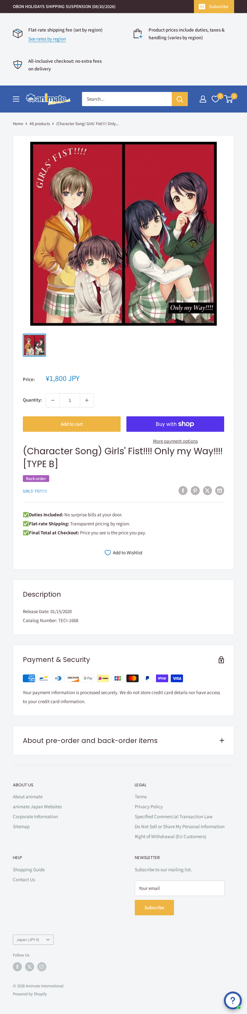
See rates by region (47, 39)
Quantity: (32, 400)
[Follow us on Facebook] (17, 966)
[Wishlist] (215, 99)
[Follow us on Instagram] (41, 966)
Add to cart (72, 424)
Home (18, 123)
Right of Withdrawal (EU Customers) (170, 836)
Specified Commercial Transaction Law (174, 816)
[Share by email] (219, 490)
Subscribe (218, 6)
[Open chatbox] (233, 1000)
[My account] (203, 99)
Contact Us (24, 879)
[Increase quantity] (87, 400)
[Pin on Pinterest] (195, 490)
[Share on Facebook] (183, 490)
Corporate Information (35, 816)
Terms (141, 796)
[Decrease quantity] (52, 400)
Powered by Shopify (30, 994)
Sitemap (21, 826)
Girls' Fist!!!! (35, 491)
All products (40, 123)
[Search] (180, 99)
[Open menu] (16, 99)
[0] (229, 99)
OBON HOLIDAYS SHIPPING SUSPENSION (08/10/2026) (64, 6)
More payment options (175, 441)
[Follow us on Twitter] (29, 966)
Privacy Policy (149, 806)
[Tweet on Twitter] (207, 490)
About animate (27, 796)
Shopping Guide (29, 869)
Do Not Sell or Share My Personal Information (179, 826)
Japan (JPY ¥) (27, 939)
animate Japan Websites (37, 806)
